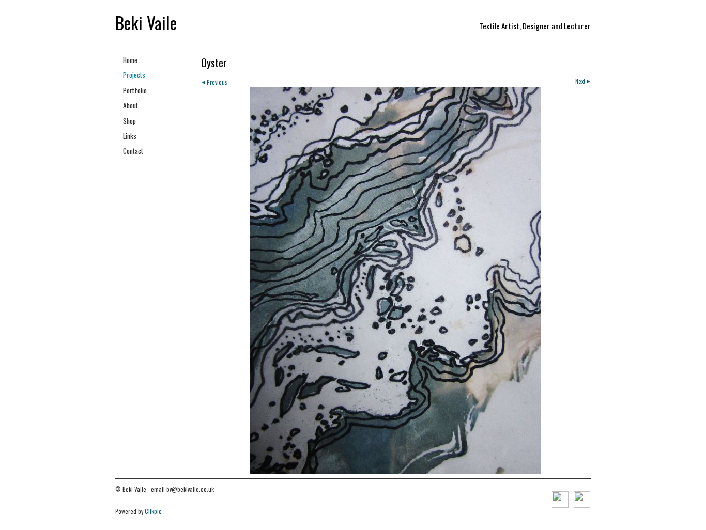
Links (129, 136)
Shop (129, 121)
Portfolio (135, 90)
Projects (134, 75)
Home (130, 60)
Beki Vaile (146, 23)
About (130, 105)
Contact (133, 151)
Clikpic (153, 511)
